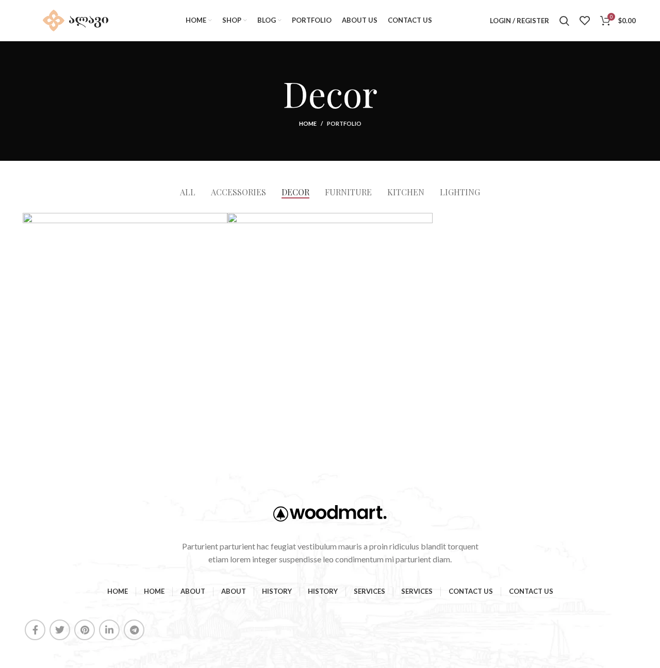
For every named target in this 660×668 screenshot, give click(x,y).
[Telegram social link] (134, 630)
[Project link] (125, 315)
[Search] (564, 20)
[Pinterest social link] (84, 630)
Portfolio (344, 123)
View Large (219, 220)
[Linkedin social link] (109, 630)
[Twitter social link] (60, 630)
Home (308, 123)
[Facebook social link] (35, 630)
